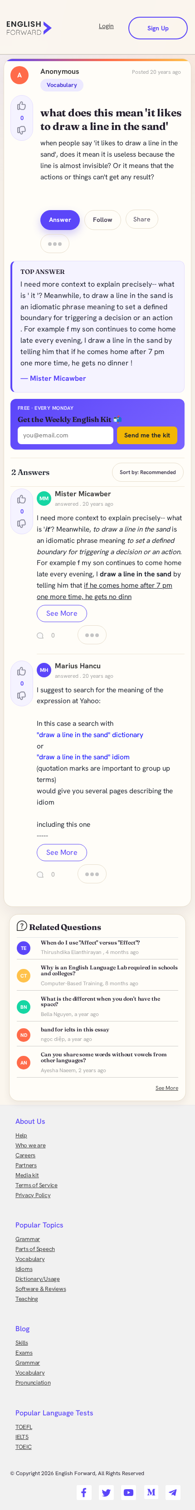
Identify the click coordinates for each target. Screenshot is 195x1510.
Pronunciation (33, 1382)
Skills (21, 1343)
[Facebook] (83, 1489)
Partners (26, 1165)
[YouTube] (127, 1489)
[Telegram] (171, 1489)
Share (142, 219)
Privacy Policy (32, 1195)
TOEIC (23, 1447)
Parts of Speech (35, 1249)
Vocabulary (29, 1259)
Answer (60, 220)
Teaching (26, 1299)
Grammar (27, 1239)
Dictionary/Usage (37, 1279)
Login (106, 26)
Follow (102, 220)
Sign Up (158, 28)
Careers (25, 1155)
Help (21, 1135)
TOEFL (23, 1427)
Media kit (27, 1175)
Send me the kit (147, 435)
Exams (24, 1353)
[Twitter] (105, 1489)
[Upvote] (22, 106)
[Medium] (149, 1489)
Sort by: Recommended (148, 472)
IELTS (22, 1437)
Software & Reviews (40, 1289)
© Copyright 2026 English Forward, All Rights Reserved (77, 1473)
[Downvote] (22, 130)
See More (62, 613)
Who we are (30, 1145)
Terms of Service (36, 1185)
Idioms (23, 1269)
